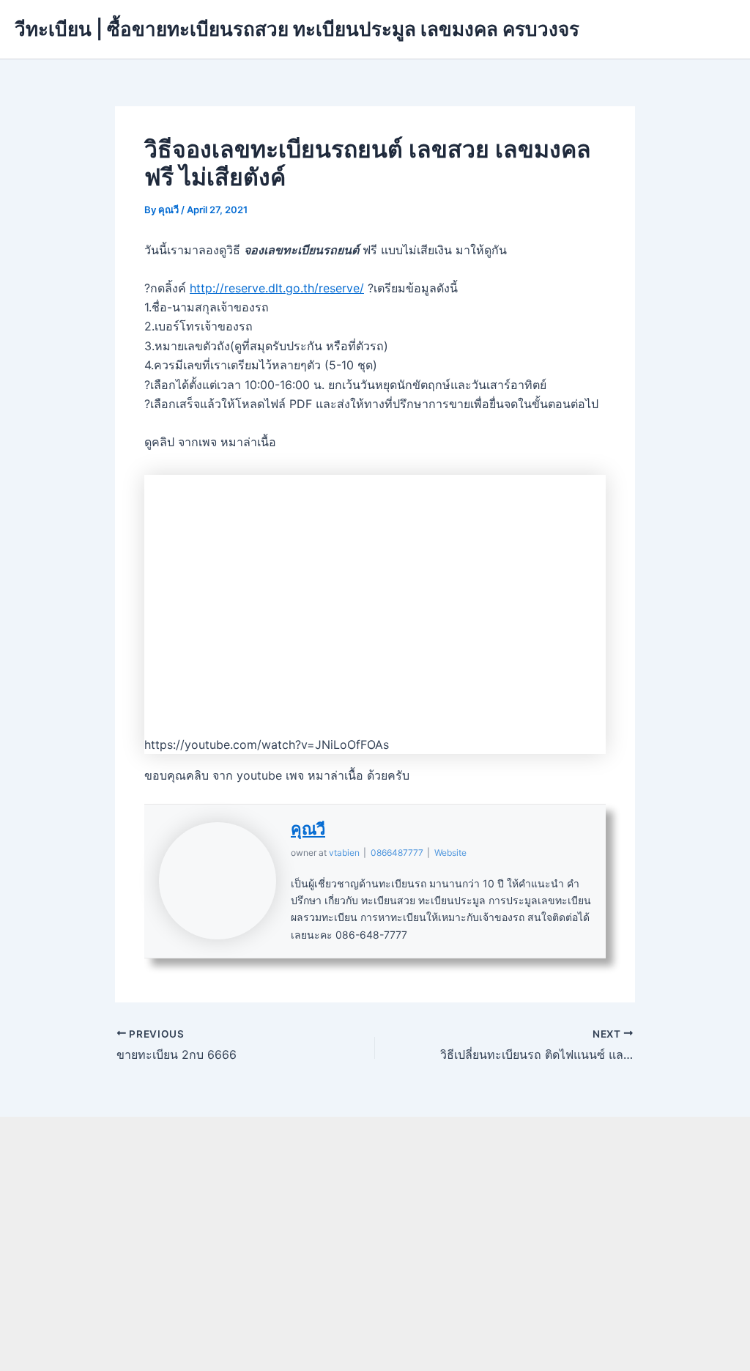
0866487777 (397, 852)
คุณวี (308, 828)
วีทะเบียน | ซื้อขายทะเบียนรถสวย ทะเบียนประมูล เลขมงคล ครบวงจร (297, 29)
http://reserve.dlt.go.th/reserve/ (277, 288)
